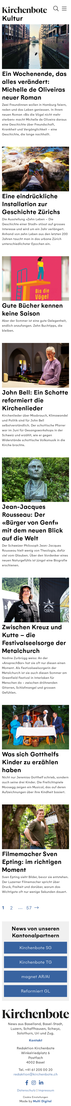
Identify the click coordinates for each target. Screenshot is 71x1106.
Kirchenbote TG (35, 962)
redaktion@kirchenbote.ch (36, 1074)
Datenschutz (26, 1090)
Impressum (46, 1090)
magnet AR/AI (35, 976)
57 (29, 908)
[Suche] (56, 9)
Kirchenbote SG (35, 947)
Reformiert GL (35, 991)
